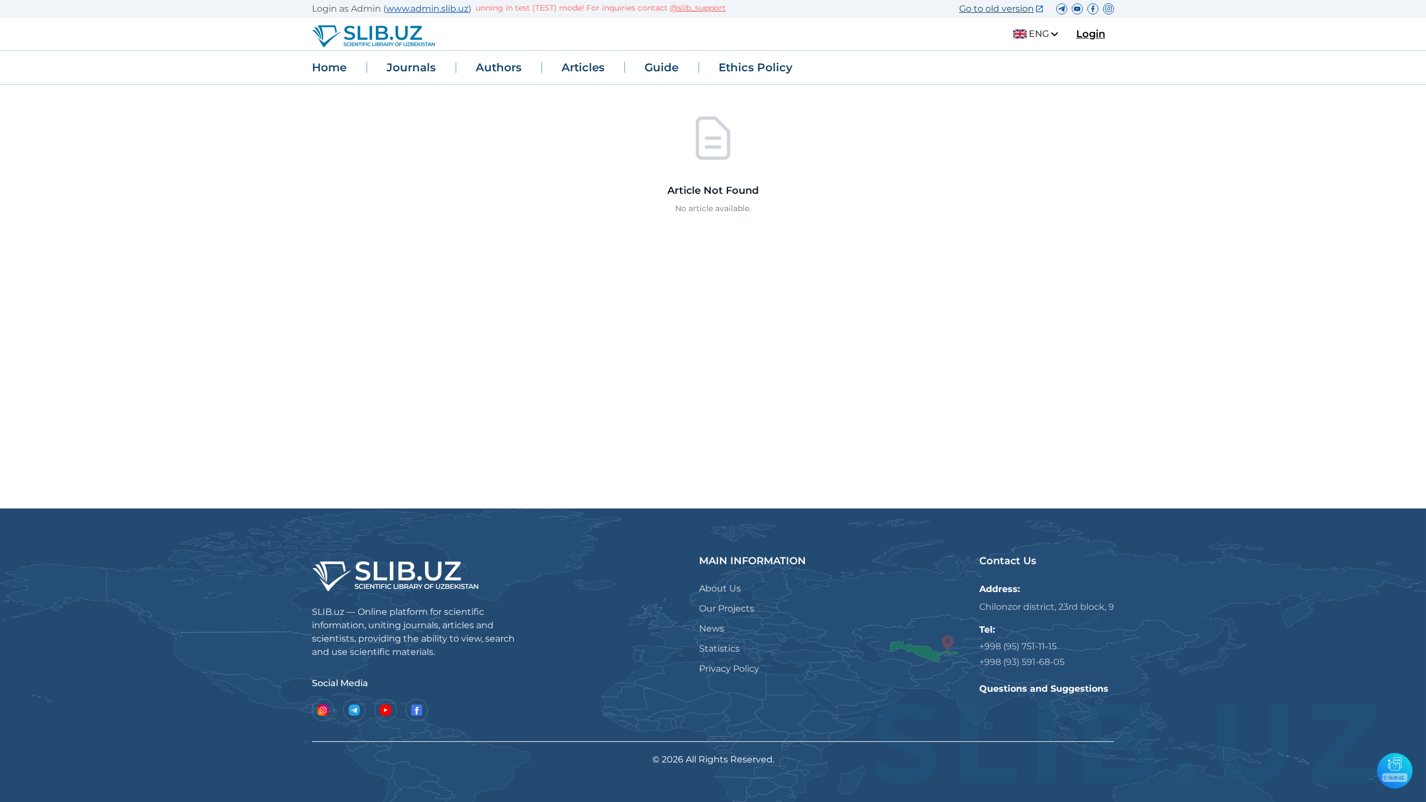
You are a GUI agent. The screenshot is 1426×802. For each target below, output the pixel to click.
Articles (582, 67)
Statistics (719, 648)
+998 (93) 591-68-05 (1021, 662)
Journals (411, 67)
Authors (498, 67)
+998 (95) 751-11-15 (1018, 646)
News (711, 628)
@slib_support (684, 8)
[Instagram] (323, 710)
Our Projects (726, 608)
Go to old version (996, 8)
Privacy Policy (729, 668)
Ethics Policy (756, 67)
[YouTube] (385, 710)
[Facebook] (417, 710)
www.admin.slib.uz (427, 8)
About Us (720, 588)
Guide (661, 67)
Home (329, 67)
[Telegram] (354, 710)
